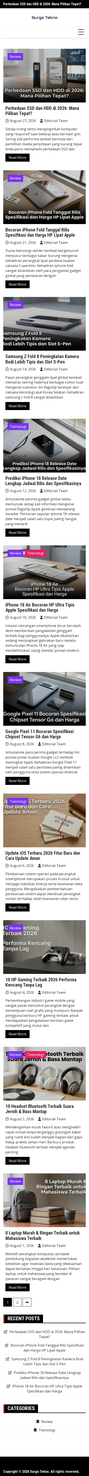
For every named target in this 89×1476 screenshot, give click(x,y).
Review (15, 56)
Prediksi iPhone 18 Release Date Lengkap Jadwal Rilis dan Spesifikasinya (43, 481)
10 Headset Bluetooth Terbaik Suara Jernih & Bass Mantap (39, 1109)
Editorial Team (56, 120)
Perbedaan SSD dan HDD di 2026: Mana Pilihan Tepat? (42, 4)
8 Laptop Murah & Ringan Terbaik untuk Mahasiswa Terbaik (42, 1235)
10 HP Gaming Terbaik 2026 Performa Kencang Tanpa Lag (40, 982)
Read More (17, 157)
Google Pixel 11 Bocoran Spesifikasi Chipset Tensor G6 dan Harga (39, 734)
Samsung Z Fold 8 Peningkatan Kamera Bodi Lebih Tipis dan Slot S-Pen (42, 359)
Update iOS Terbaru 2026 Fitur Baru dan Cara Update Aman (42, 855)
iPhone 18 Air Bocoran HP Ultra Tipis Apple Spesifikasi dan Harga (40, 607)
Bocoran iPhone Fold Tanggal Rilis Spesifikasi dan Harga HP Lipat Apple (40, 232)
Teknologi (18, 426)
